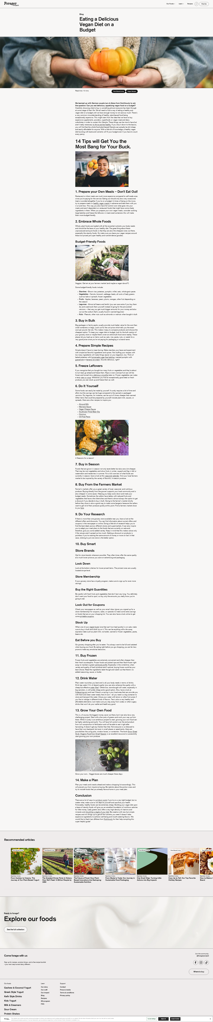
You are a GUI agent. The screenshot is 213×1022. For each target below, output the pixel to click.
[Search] (196, 4)
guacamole (79, 360)
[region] (106, 1019)
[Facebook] (195, 962)
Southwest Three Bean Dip (89, 412)
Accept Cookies (175, 1018)
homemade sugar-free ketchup (103, 357)
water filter (94, 688)
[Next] (209, 861)
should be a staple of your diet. (97, 812)
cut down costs (101, 800)
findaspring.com (81, 692)
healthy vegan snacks (101, 203)
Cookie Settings (152, 1018)
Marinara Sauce (85, 407)
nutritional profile (101, 665)
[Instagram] (201, 962)
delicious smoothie (101, 375)
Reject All (163, 1018)
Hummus (82, 414)
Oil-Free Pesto (84, 417)
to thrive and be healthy (102, 125)
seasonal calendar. (112, 476)
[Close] (210, 1019)
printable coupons (87, 616)
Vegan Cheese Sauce (87, 409)
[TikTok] (206, 962)
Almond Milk (84, 404)
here (82, 508)
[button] (196, 4)
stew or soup (86, 378)
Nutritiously (108, 819)
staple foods (94, 627)
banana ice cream (93, 360)
